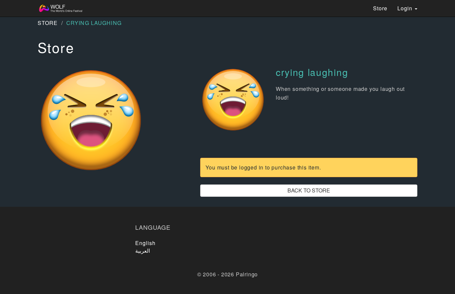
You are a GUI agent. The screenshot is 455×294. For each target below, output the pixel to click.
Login (405, 8)
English (145, 243)
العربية (142, 250)
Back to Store (308, 190)
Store (380, 8)
